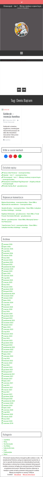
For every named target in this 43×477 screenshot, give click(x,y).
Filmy (5, 442)
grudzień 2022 (8, 343)
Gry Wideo (7, 446)
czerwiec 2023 (8, 329)
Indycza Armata (9, 448)
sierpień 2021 (8, 378)
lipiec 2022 (7, 354)
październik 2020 (9, 401)
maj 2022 (7, 358)
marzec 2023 (8, 336)
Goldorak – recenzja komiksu (11, 115)
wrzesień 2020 (8, 403)
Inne (5, 450)
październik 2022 (9, 347)
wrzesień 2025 (8, 269)
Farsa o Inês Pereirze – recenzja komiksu (16, 173)
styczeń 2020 (8, 421)
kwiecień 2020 (8, 414)
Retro (5, 454)
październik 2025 (9, 267)
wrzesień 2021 (8, 376)
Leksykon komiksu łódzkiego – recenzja (15, 227)
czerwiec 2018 (8, 423)
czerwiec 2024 (8, 302)
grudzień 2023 (8, 316)
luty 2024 (7, 311)
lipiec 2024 (7, 300)
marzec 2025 (8, 282)
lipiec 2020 (7, 407)
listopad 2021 (8, 372)
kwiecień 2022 (8, 361)
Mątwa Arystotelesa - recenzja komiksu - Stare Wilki (19, 202)
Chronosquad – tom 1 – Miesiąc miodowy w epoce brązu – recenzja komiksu (21, 67)
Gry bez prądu (8, 444)
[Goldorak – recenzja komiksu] (5, 109)
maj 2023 (7, 331)
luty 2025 (7, 284)
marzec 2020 (8, 416)
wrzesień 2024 (8, 296)
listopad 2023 (8, 318)
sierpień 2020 (8, 405)
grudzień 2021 (8, 369)
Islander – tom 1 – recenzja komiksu (15, 175)
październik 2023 (9, 320)
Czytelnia (7, 140)
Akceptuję (17, 474)
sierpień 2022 (8, 352)
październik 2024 (9, 293)
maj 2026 (7, 251)
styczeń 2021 (8, 394)
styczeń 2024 (8, 314)
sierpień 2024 (8, 298)
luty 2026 (7, 258)
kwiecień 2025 (8, 280)
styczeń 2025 (8, 287)
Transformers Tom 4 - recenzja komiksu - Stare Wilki (19, 225)
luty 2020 (7, 419)
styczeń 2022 (8, 367)
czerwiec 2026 (8, 249)
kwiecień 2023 (8, 334)
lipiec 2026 (7, 246)
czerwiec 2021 (8, 383)
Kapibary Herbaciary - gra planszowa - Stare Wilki (18, 214)
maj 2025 (7, 278)
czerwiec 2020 (8, 410)
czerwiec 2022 (8, 356)
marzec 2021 (8, 390)
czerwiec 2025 (8, 276)
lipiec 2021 (7, 381)
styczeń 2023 (8, 340)
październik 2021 (9, 374)
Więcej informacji (29, 474)
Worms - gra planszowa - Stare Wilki (13, 219)
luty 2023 (7, 338)
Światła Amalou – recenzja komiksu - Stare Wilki (17, 208)
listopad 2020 (8, 399)
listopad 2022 (8, 345)
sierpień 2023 (8, 325)
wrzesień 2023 (8, 322)
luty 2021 (7, 392)
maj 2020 (7, 412)
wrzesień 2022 (8, 349)
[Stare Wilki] (21, 29)
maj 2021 (7, 385)
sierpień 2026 (8, 244)
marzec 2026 (8, 255)
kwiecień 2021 (8, 387)
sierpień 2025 (8, 271)
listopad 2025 (8, 264)
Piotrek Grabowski (8, 122)
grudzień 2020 (8, 396)
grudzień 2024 (8, 289)
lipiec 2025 (7, 273)
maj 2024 (7, 305)
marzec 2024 (8, 309)
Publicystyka (8, 452)
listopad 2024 (8, 291)
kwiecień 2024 (8, 307)
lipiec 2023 (7, 327)
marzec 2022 (8, 363)
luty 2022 (7, 365)
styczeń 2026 (8, 260)
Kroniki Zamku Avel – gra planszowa (15, 186)
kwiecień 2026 (8, 253)
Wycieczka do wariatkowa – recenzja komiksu (17, 204)
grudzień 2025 (8, 262)
